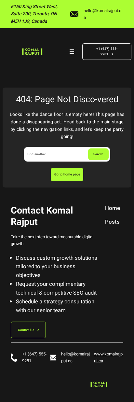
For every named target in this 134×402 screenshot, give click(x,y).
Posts (112, 222)
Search (98, 154)
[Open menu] (72, 51)
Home (112, 208)
